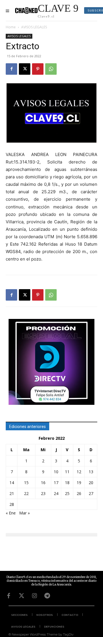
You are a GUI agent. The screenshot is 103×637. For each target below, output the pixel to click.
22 (26, 493)
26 (79, 493)
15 (26, 482)
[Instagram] (34, 596)
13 (91, 471)
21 (11, 493)
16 (43, 482)
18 (67, 482)
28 (11, 504)
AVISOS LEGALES (34, 27)
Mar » (24, 513)
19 (79, 482)
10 (56, 471)
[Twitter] (21, 596)
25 (67, 493)
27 (91, 493)
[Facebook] (11, 69)
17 (56, 482)
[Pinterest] (37, 69)
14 (11, 482)
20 (91, 482)
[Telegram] (47, 596)
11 (67, 471)
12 (79, 471)
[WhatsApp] (51, 69)
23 (43, 493)
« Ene (11, 513)
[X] (24, 69)
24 (56, 493)
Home (11, 27)
